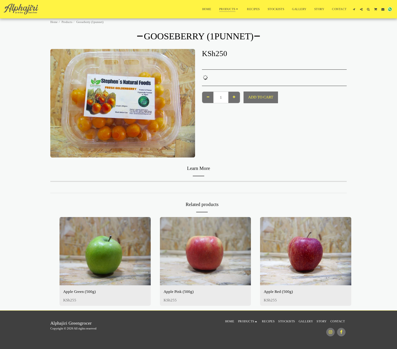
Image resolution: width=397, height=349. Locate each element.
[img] (105, 251)
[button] (354, 9)
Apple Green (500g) (79, 291)
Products (67, 22)
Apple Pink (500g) (179, 291)
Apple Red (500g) (278, 291)
